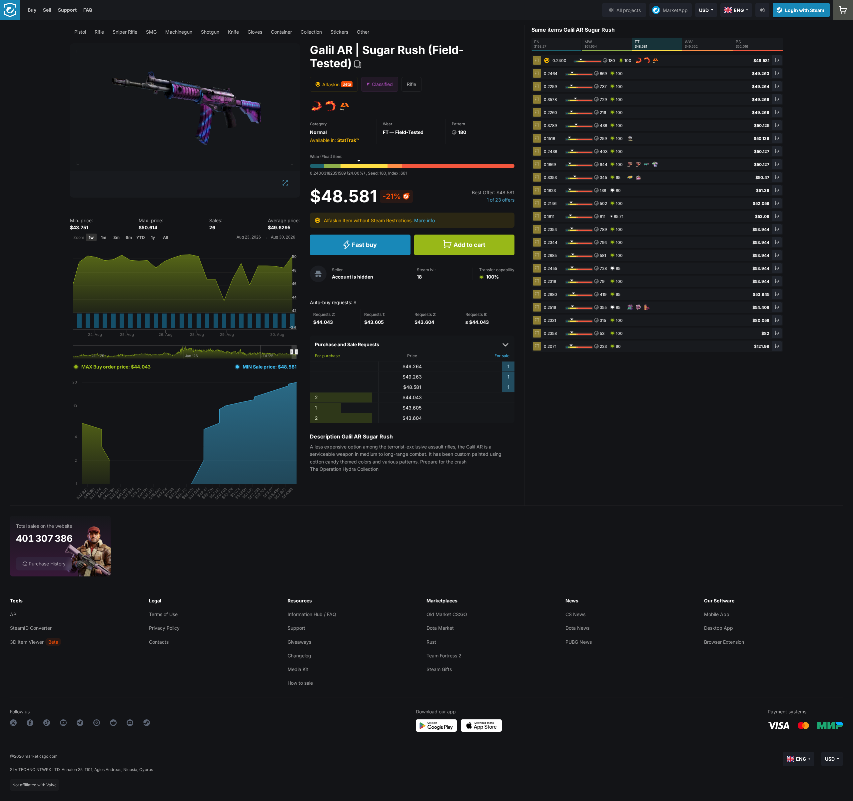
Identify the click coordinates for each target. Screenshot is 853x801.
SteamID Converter (31, 628)
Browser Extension (724, 642)
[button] (80, 32)
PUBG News (578, 642)
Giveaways (299, 642)
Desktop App (718, 628)
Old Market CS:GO (446, 614)
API (14, 614)
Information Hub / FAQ (312, 614)
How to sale (300, 683)
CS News (575, 614)
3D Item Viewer (27, 642)
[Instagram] (96, 723)
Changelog (299, 655)
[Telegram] (80, 723)
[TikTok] (46, 723)
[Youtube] (63, 723)
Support (67, 10)
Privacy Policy (164, 628)
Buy (32, 10)
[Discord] (130, 723)
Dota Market (440, 628)
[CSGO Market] (10, 10)
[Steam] (146, 723)
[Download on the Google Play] (436, 725)
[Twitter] (13, 723)
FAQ (87, 10)
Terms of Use (163, 614)
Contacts (159, 642)
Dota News (577, 628)
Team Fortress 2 (443, 655)
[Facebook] (30, 723)
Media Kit (298, 669)
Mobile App (716, 614)
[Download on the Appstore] (481, 725)
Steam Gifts (439, 669)
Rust (431, 642)
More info (424, 220)
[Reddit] (113, 723)
